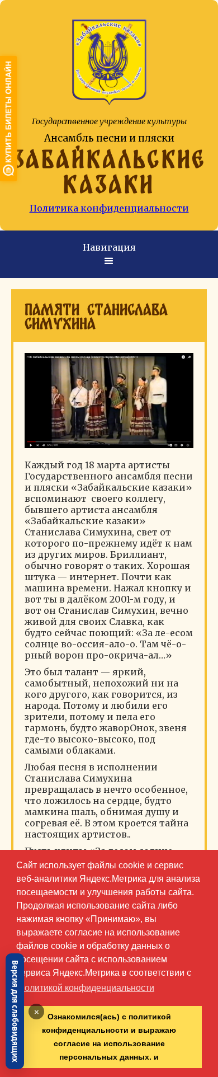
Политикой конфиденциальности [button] (86, 988)
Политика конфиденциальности (109, 208)
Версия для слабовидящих (15, 1011)
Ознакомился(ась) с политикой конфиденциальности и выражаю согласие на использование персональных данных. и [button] (109, 1036)
